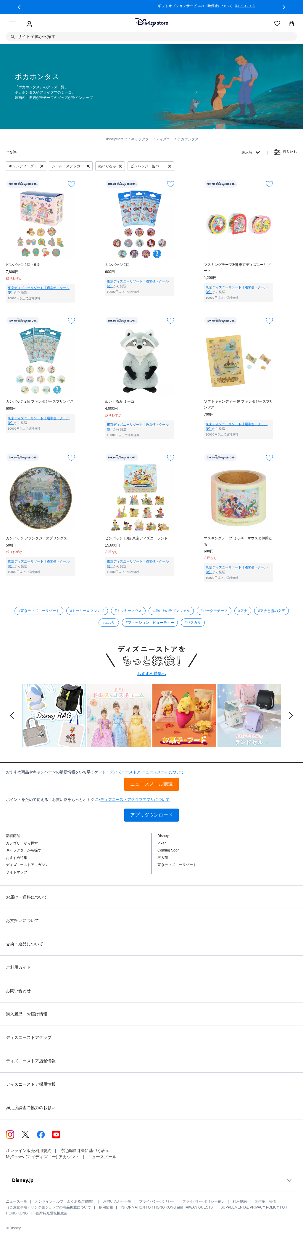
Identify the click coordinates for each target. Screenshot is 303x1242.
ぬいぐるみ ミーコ (119, 401)
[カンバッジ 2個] (139, 224)
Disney (163, 836)
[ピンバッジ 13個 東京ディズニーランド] (139, 497)
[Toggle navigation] (13, 24)
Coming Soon (168, 850)
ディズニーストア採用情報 (31, 1084)
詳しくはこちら (190, 6)
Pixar (161, 843)
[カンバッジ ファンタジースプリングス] (40, 497)
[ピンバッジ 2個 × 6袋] (40, 224)
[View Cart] (291, 24)
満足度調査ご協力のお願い (31, 1107)
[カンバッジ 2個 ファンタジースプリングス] (40, 361)
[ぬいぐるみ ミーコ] (139, 361)
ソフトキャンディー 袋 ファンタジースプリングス (238, 404)
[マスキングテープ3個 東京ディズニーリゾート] (238, 224)
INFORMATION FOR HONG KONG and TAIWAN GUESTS (167, 1207)
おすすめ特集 (16, 858)
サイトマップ (16, 872)
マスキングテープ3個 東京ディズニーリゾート (237, 268)
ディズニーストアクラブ (28, 1037)
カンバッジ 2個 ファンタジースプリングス (40, 401)
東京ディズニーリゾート (176, 865)
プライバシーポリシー (157, 1201)
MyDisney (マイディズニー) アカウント (42, 1156)
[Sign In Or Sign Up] (29, 24)
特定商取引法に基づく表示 (84, 1150)
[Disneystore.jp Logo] (151, 23)
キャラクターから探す (23, 850)
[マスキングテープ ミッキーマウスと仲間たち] (238, 497)
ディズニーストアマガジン (27, 865)
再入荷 (162, 858)
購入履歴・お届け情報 (26, 1014)
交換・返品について (24, 943)
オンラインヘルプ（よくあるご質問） (65, 1201)
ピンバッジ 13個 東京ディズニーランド (136, 538)
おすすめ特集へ (151, 673)
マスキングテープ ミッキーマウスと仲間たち (238, 541)
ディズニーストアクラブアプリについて (135, 799)
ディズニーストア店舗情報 (31, 1060)
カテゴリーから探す (22, 843)
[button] (19, 7)
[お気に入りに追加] (71, 184)
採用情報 (106, 1207)
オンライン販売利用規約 (28, 1150)
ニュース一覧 (16, 1201)
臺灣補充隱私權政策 (51, 1213)
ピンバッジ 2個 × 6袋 (23, 265)
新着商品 (13, 836)
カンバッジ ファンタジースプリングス (36, 538)
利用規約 (240, 1201)
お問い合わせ (18, 990)
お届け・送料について (26, 897)
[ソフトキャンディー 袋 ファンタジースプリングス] (238, 361)
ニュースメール (102, 1156)
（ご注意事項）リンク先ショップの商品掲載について (48, 1207)
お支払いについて (22, 920)
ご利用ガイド (18, 967)
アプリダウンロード (151, 814)
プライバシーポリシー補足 (203, 1201)
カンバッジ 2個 (117, 265)
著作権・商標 (265, 1201)
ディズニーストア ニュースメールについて (147, 772)
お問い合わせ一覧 (117, 1201)
